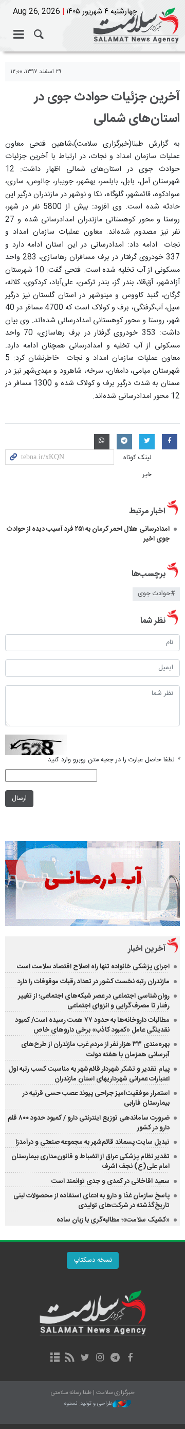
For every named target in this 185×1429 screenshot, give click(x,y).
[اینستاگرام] (100, 1358)
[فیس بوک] (129, 1358)
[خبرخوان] (70, 1358)
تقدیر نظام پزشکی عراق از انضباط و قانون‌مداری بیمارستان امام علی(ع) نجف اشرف (90, 1161)
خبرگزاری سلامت (92, 25)
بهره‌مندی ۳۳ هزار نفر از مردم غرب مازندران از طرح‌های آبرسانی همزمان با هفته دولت (95, 1049)
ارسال (19, 798)
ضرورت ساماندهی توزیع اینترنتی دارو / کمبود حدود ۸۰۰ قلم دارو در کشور (89, 1123)
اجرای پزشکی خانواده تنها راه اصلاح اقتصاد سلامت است (93, 966)
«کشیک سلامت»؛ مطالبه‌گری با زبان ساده (113, 1220)
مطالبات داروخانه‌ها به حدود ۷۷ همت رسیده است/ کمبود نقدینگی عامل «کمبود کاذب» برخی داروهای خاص (92, 1025)
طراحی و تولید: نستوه (88, 1404)
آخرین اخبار (146, 949)
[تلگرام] (114, 1358)
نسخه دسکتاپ (92, 1260)
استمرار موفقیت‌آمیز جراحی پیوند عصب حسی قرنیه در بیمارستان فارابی (96, 1098)
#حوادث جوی (156, 593)
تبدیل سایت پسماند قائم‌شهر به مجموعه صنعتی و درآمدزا (92, 1142)
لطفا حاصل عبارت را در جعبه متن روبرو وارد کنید (114, 760)
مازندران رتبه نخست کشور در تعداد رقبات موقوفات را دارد (93, 981)
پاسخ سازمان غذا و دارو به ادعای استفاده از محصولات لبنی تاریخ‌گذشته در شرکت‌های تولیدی (91, 1200)
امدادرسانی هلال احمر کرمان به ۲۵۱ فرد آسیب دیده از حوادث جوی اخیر (88, 534)
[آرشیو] (54, 1358)
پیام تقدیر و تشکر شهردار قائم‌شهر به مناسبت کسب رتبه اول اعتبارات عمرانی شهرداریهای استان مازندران (89, 1074)
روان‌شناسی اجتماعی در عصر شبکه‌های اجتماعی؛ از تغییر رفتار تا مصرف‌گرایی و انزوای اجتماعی (94, 1001)
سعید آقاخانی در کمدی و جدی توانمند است (110, 1181)
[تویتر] (85, 1358)
